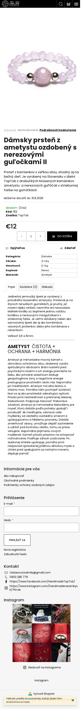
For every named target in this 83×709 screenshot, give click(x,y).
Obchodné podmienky (19, 480)
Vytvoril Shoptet (44, 694)
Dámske (47, 256)
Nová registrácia (15, 550)
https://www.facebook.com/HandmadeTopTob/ (42, 581)
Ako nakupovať (14, 476)
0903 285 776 (19, 577)
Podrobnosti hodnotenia (58, 130)
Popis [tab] (11, 287)
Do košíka (65, 236)
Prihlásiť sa (17, 540)
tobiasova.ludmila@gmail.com (30, 572)
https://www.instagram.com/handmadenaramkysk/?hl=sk (44, 588)
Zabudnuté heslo (15, 554)
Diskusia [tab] (47, 287)
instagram (41, 680)
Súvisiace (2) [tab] (28, 287)
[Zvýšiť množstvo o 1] (40, 236)
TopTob (23, 215)
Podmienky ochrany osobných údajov (29, 485)
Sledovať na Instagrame (44, 667)
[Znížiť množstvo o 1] (21, 236)
